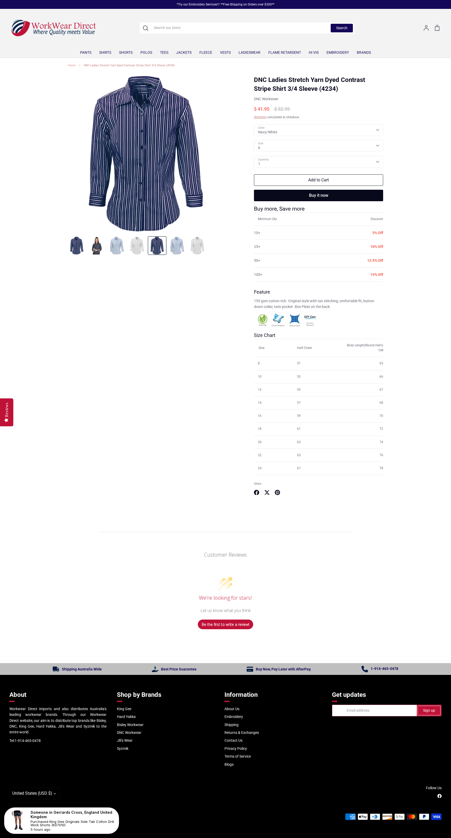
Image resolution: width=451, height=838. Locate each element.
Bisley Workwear (130, 725)
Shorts (126, 52)
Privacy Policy (235, 748)
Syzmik (122, 748)
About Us (231, 709)
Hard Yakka (126, 717)
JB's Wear (125, 740)
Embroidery (338, 52)
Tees (164, 52)
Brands (364, 52)
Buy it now (318, 195)
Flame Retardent (284, 52)
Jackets (184, 52)
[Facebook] (439, 796)
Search (341, 28)
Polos (146, 52)
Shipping (260, 117)
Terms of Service (237, 756)
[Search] (145, 28)
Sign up (429, 710)
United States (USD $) (32, 793)
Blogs (229, 764)
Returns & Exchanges (241, 732)
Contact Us (233, 740)
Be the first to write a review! (225, 624)
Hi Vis (314, 52)
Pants (85, 52)
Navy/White (267, 132)
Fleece (205, 52)
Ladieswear (249, 52)
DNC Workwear (266, 99)
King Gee (124, 709)
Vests (225, 52)
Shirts (105, 52)
